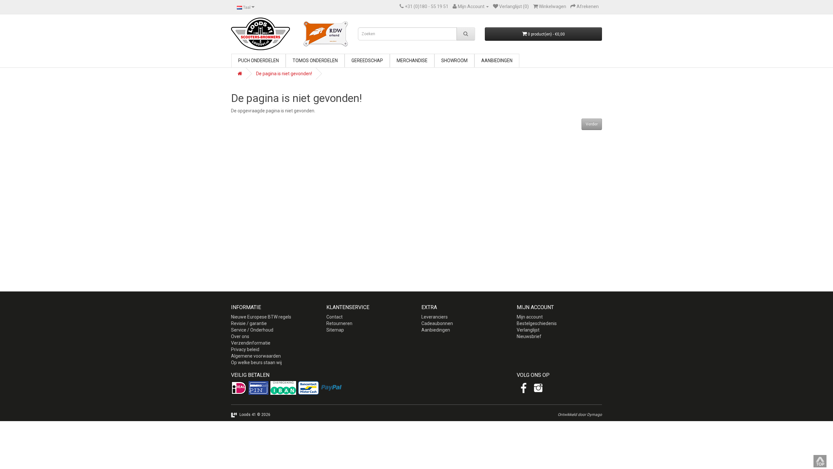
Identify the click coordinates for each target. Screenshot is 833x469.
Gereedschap (367, 60)
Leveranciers (434, 317)
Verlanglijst (528, 330)
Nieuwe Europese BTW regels (261, 317)
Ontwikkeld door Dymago (580, 414)
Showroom (454, 60)
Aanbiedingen (496, 60)
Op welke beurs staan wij (256, 362)
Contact (334, 317)
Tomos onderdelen (315, 60)
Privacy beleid (245, 349)
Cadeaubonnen (437, 323)
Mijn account (530, 317)
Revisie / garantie (249, 323)
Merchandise (412, 60)
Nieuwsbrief (529, 336)
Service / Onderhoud (252, 330)
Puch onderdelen (258, 60)
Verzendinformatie (250, 343)
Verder (592, 124)
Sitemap (335, 330)
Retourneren (339, 323)
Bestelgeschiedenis (537, 323)
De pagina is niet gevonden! (284, 73)
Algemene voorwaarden (256, 356)
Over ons (240, 336)
